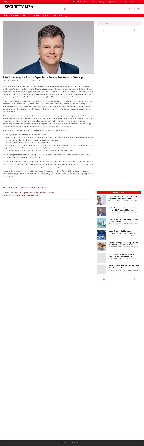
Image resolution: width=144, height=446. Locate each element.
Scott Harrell (41, 187)
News (44, 80)
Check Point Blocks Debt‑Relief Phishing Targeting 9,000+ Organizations (101, 2)
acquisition (13, 187)
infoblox (34, 187)
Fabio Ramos (25, 187)
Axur (18, 187)
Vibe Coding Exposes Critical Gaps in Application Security (34, 193)
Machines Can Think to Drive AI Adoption (25, 195)
